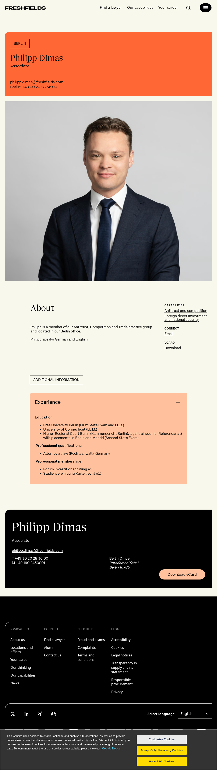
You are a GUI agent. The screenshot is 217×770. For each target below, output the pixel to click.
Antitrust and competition (185, 311)
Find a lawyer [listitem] (54, 639)
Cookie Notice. (111, 748)
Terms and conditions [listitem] (86, 657)
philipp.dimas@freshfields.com (36, 82)
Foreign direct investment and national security (185, 318)
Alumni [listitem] (49, 647)
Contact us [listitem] (52, 655)
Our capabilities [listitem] (23, 675)
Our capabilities (140, 7)
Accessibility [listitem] (121, 639)
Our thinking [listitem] (20, 667)
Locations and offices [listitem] (21, 649)
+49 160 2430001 (30, 563)
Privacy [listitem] (117, 691)
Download (172, 348)
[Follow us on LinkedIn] (26, 713)
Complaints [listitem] (87, 647)
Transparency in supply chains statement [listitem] (124, 667)
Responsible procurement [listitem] (122, 682)
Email (168, 334)
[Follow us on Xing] (40, 713)
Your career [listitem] (19, 659)
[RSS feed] (53, 713)
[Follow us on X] (12, 713)
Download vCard (182, 574)
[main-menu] (205, 7)
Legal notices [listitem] (121, 655)
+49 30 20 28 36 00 (39, 87)
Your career (168, 7)
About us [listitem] (17, 639)
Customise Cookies (162, 739)
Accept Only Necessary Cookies (161, 750)
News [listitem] (14, 683)
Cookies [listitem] (117, 647)
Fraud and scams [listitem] (91, 639)
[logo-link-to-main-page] (25, 8)
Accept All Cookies (161, 761)
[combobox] (195, 714)
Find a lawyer (111, 7)
